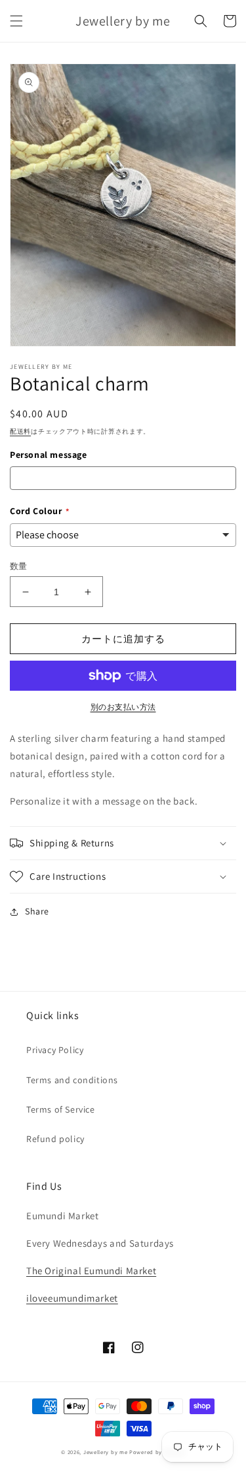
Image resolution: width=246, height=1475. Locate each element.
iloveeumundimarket (72, 1298)
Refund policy (55, 1139)
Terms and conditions (72, 1080)
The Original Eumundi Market (91, 1270)
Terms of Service (60, 1109)
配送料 (20, 431)
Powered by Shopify (157, 1451)
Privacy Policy (54, 1050)
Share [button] (37, 911)
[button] (16, 21)
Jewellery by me (105, 1451)
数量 (19, 566)
